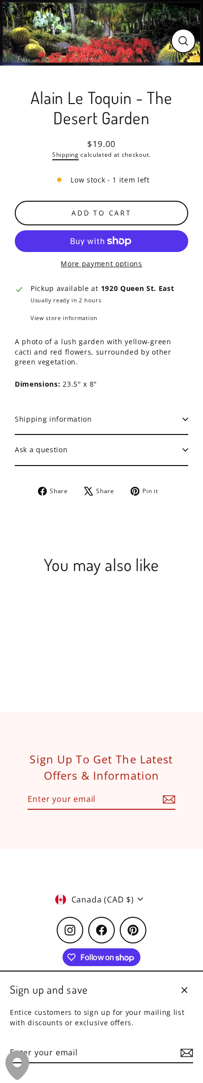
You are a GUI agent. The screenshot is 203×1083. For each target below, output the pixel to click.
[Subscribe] (185, 1053)
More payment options (101, 263)
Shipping (65, 154)
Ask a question (41, 449)
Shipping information (53, 419)
